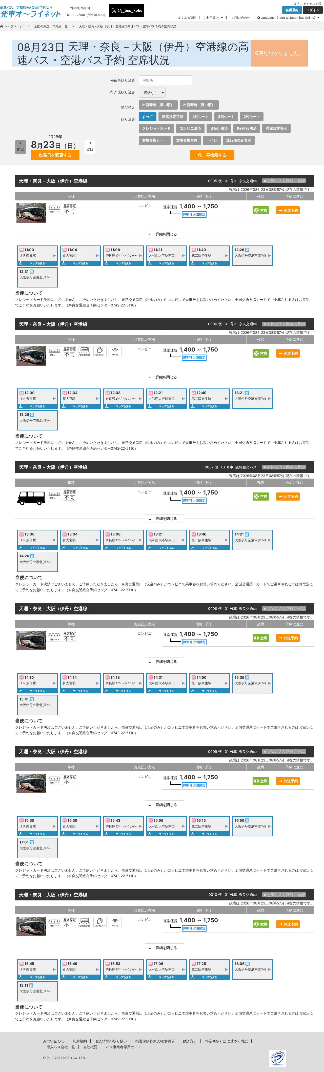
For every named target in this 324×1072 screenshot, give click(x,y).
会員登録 (292, 10)
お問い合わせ (241, 17)
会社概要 (90, 1047)
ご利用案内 (211, 17)
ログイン (312, 10)
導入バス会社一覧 (61, 1047)
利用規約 (80, 1041)
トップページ (14, 26)
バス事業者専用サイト (123, 1047)
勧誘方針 (190, 1041)
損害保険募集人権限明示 (154, 1041)
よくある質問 (187, 17)
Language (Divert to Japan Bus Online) (287, 17)
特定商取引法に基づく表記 (226, 1041)
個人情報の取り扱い (111, 1041)
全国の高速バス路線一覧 (51, 26)
